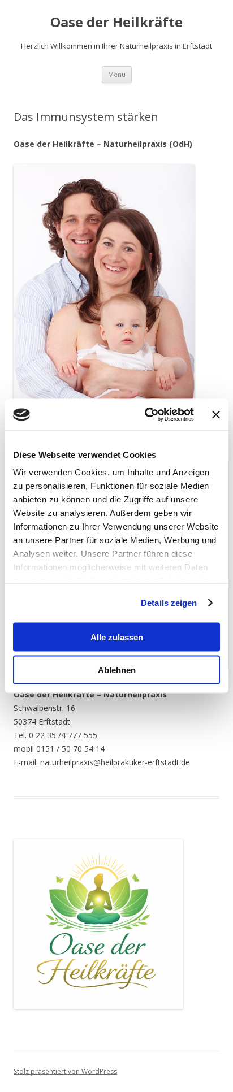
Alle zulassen (116, 637)
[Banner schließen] (216, 414)
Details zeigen (169, 603)
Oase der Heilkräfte (116, 22)
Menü (117, 74)
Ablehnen (117, 670)
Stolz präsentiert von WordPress (65, 1071)
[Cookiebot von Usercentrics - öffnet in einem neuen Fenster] (147, 415)
